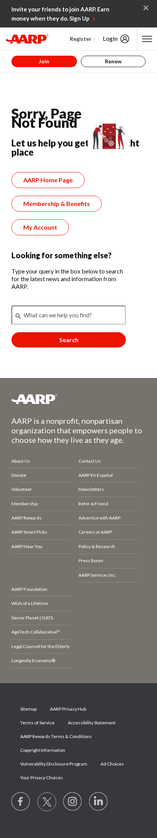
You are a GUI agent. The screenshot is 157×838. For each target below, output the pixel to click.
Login (110, 38)
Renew (113, 61)
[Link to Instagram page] (72, 801)
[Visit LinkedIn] (98, 801)
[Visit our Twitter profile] (46, 801)
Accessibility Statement (91, 722)
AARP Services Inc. (97, 575)
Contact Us (89, 461)
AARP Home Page (48, 179)
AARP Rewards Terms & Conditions (56, 736)
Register (80, 38)
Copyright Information (42, 750)
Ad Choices (112, 764)
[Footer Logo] (78, 399)
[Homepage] (27, 39)
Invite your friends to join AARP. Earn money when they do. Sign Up (60, 14)
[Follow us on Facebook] (20, 801)
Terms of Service (37, 722)
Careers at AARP (95, 532)
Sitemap (28, 709)
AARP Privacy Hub (68, 709)
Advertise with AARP (99, 518)
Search (68, 339)
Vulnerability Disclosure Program (53, 764)
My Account (40, 227)
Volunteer (21, 489)
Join (44, 61)
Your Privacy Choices (41, 777)
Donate (18, 475)
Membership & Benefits (56, 203)
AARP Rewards (26, 518)
